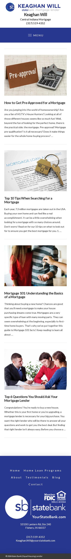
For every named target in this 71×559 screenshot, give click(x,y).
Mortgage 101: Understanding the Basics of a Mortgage (33, 295)
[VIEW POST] (35, 75)
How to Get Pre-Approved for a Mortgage (34, 103)
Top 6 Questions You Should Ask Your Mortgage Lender (31, 398)
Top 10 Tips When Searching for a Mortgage (28, 200)
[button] (35, 35)
